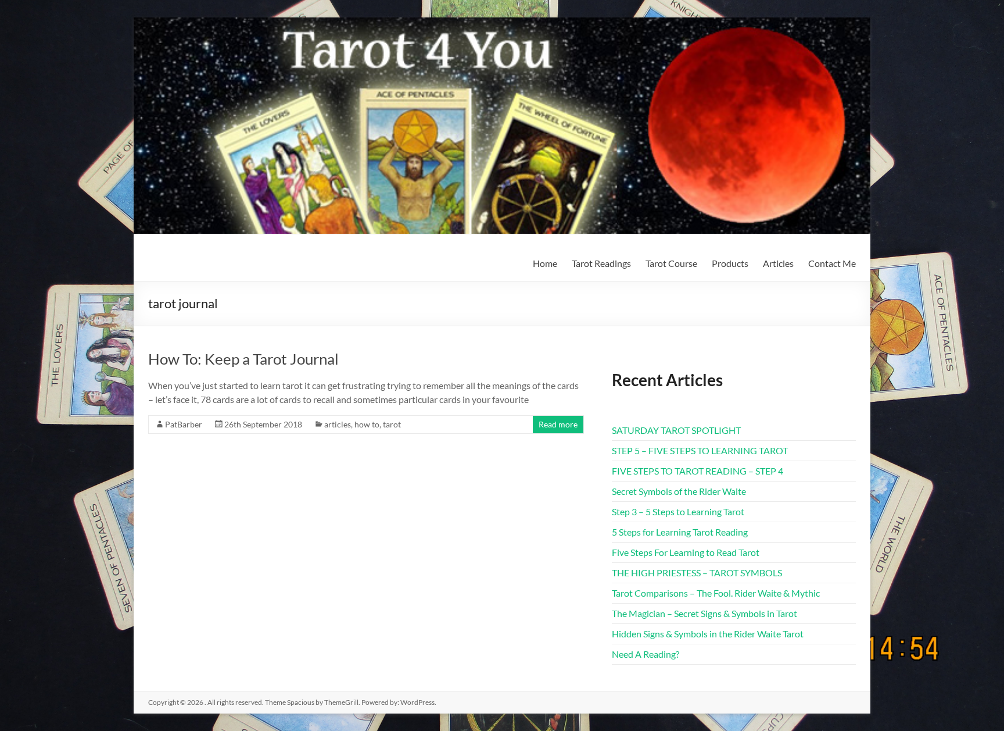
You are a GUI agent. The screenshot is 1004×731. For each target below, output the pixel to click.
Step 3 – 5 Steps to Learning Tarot (678, 511)
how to (366, 424)
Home (545, 263)
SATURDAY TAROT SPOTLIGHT (676, 430)
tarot (392, 424)
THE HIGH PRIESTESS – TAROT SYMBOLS (697, 572)
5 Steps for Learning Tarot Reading (680, 531)
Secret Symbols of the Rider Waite (679, 491)
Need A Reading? (645, 653)
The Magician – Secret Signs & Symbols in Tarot (704, 613)
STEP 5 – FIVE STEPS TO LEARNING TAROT (700, 450)
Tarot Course (671, 263)
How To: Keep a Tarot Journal (243, 359)
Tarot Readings (601, 263)
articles (337, 424)
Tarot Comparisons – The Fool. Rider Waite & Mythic (716, 592)
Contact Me (832, 263)
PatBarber (183, 424)
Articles (778, 263)
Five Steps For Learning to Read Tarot (685, 552)
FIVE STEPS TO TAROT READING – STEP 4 (697, 470)
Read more (558, 424)
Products (730, 263)
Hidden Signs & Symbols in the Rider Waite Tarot (708, 633)
